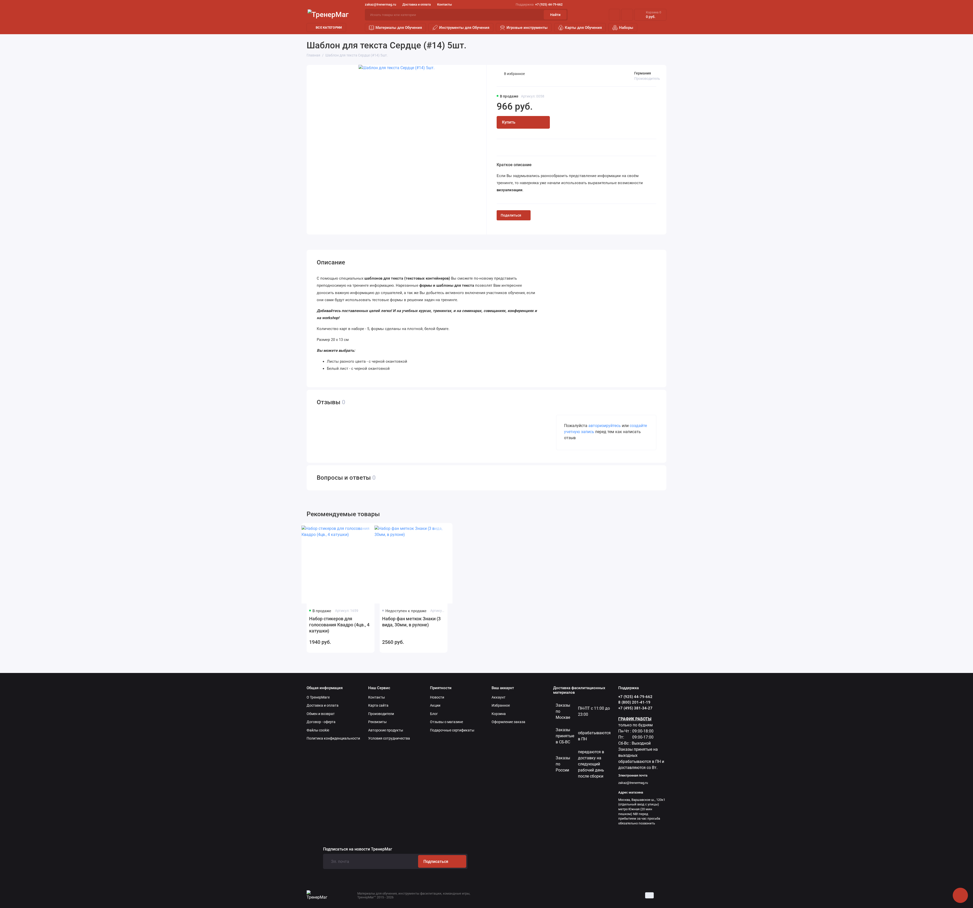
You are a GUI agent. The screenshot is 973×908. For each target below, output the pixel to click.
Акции (435, 705)
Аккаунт (499, 697)
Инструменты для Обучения (464, 27)
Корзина (499, 714)
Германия (642, 73)
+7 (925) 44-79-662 (539, 4)
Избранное (501, 705)
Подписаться (435, 861)
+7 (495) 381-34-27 (635, 708)
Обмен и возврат (321, 714)
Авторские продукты (385, 730)
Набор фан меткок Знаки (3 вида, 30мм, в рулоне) (411, 621)
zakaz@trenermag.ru (380, 4)
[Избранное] (627, 15)
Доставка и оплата (416, 4)
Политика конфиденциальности (333, 738)
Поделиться (511, 215)
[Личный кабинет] (614, 15)
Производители (381, 714)
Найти (555, 15)
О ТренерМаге (318, 697)
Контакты (444, 4)
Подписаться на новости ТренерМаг (357, 849)
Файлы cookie (318, 730)
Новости (437, 697)
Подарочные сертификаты (452, 730)
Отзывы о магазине (446, 722)
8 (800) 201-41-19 (634, 702)
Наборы (626, 27)
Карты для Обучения (583, 27)
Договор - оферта (321, 722)
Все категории (329, 27)
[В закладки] (366, 531)
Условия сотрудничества (389, 738)
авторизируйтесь (604, 425)
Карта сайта (378, 705)
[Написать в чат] (960, 895)
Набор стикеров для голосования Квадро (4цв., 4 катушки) (339, 624)
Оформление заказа (508, 722)
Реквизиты (377, 722)
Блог (434, 714)
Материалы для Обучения (399, 27)
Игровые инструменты (527, 27)
